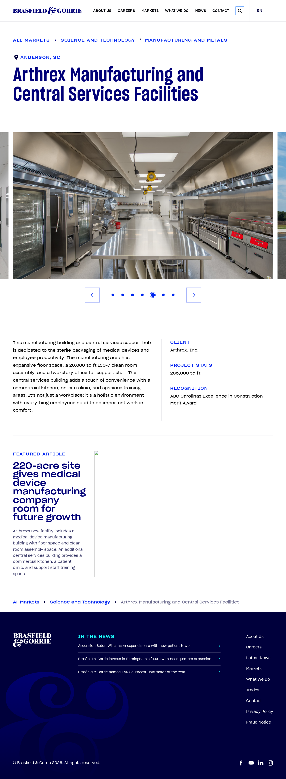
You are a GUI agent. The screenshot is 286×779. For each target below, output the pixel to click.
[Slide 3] (132, 295)
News (200, 10)
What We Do (177, 10)
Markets (150, 10)
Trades (252, 690)
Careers (126, 10)
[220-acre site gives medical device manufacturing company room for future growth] (183, 514)
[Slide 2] (122, 295)
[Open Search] (240, 10)
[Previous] (92, 295)
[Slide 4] (142, 295)
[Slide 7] (173, 295)
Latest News (258, 657)
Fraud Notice (258, 722)
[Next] (193, 295)
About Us (102, 10)
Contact (220, 10)
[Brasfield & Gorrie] (47, 11)
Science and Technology (80, 602)
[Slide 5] (153, 295)
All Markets (26, 602)
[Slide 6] (163, 295)
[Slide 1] (112, 295)
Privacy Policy (259, 711)
